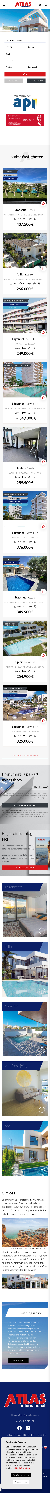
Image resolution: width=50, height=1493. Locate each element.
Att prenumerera (25, 805)
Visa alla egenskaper (25, 755)
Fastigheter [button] (25, 1435)
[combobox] (25, 40)
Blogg (42, 1435)
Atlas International (23, 4)
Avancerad (36, 81)
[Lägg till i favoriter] (43, 203)
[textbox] (26, 40)
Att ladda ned (25, 868)
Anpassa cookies (21, 1482)
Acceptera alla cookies (21, 1475)
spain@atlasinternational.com (26, 1415)
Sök (25, 74)
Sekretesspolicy (20, 796)
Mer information (22, 1468)
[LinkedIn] (29, 1429)
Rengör (13, 81)
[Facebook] (21, 1429)
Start (11, 1435)
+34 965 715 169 (26, 1421)
